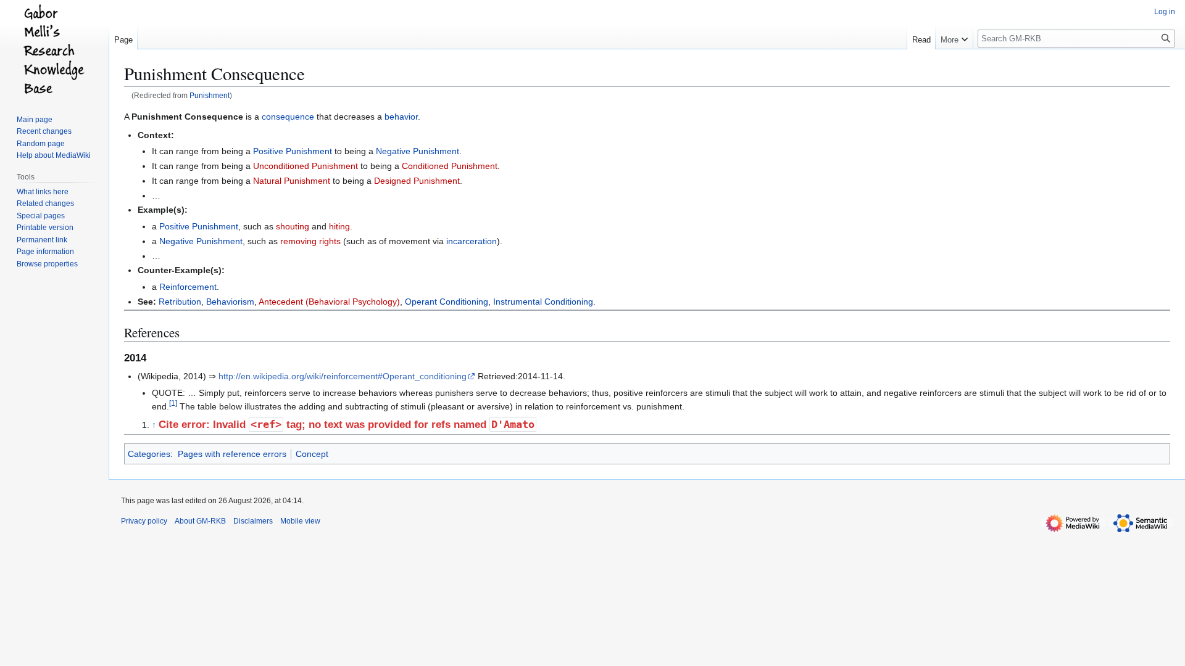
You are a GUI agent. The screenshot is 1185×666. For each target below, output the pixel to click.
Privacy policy (144, 521)
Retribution (180, 301)
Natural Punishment (291, 181)
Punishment (209, 95)
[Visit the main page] (54, 49)
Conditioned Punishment (449, 166)
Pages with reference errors (232, 454)
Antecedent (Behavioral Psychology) (329, 301)
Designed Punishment (417, 181)
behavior (401, 116)
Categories (149, 454)
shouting (292, 226)
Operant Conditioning (446, 301)
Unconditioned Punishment (305, 166)
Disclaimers (253, 521)
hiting (339, 226)
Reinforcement (188, 287)
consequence (288, 116)
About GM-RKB (200, 521)
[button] (954, 37)
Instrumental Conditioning (543, 301)
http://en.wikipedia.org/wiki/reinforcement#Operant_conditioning (342, 376)
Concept (312, 454)
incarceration (471, 241)
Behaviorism (230, 301)
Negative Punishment (417, 151)
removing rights (310, 241)
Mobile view (300, 521)
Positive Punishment (292, 151)
